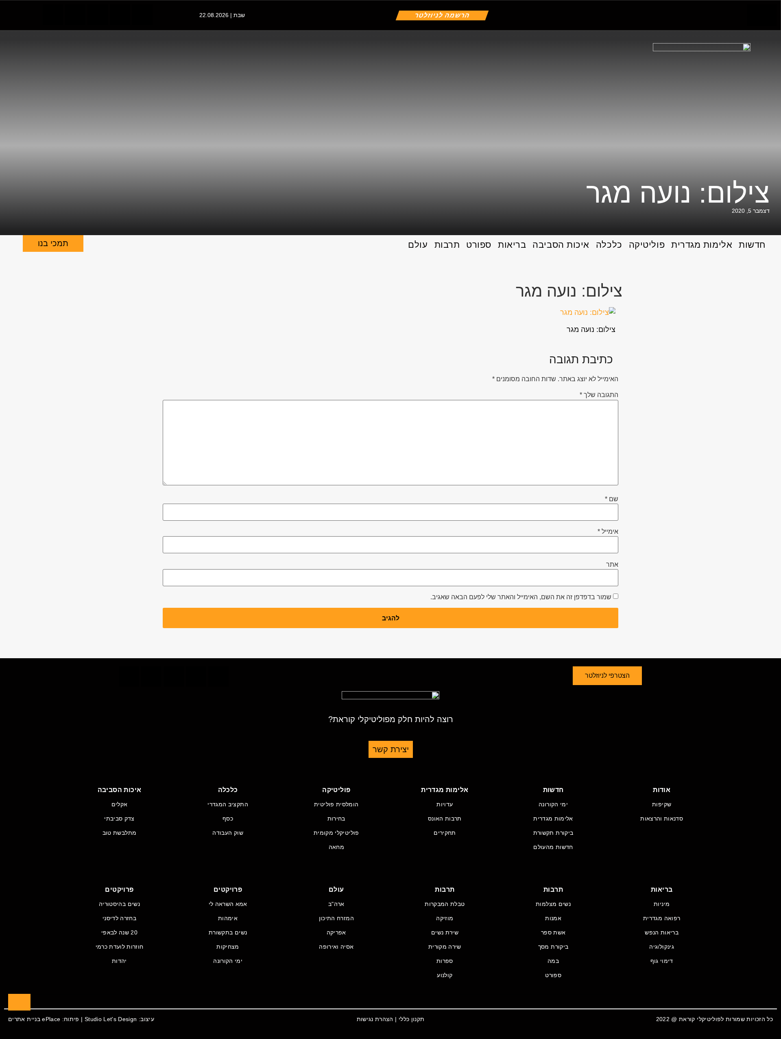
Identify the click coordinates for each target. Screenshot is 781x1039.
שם (611, 499)
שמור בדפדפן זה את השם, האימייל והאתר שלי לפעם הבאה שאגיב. (520, 597)
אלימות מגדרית (701, 245)
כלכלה (609, 245)
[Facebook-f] (53, 14)
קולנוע (444, 975)
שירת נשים (444, 932)
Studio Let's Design (111, 1019)
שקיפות (661, 804)
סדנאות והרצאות (661, 818)
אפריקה (336, 932)
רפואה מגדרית (661, 918)
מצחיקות (227, 946)
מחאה (336, 847)
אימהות (228, 918)
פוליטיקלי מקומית (336, 832)
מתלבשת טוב (120, 832)
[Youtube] (142, 14)
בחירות (336, 818)
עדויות (444, 804)
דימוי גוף (661, 961)
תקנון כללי (412, 1019)
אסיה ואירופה (336, 946)
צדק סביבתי (119, 818)
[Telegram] (120, 14)
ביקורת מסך (553, 946)
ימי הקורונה (553, 804)
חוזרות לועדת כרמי (120, 946)
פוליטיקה (647, 245)
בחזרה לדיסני (119, 918)
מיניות (662, 904)
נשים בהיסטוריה (119, 904)
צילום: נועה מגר (678, 192)
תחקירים (445, 832)
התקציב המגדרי (227, 804)
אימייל (608, 531)
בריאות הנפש (661, 932)
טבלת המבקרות (445, 904)
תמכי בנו (53, 243)
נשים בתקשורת (228, 932)
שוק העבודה (227, 832)
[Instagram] (97, 14)
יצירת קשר (391, 749)
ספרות (444, 961)
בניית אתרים (24, 1019)
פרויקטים (228, 889)
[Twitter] (75, 14)
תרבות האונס (445, 818)
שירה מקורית (444, 946)
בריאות (512, 245)
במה (553, 961)
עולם (418, 245)
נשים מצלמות (553, 904)
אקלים (119, 804)
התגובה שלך (599, 395)
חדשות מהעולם (553, 847)
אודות (661, 789)
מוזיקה (444, 918)
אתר (612, 564)
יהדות (119, 961)
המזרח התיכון (336, 918)
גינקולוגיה (661, 946)
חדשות (752, 245)
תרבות (447, 245)
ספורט (478, 245)
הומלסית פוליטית (336, 804)
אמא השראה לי (228, 904)
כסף (228, 818)
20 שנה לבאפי (119, 932)
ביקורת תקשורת (553, 832)
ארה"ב (336, 904)
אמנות (553, 918)
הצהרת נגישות (375, 1019)
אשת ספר (553, 932)
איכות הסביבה (560, 245)
